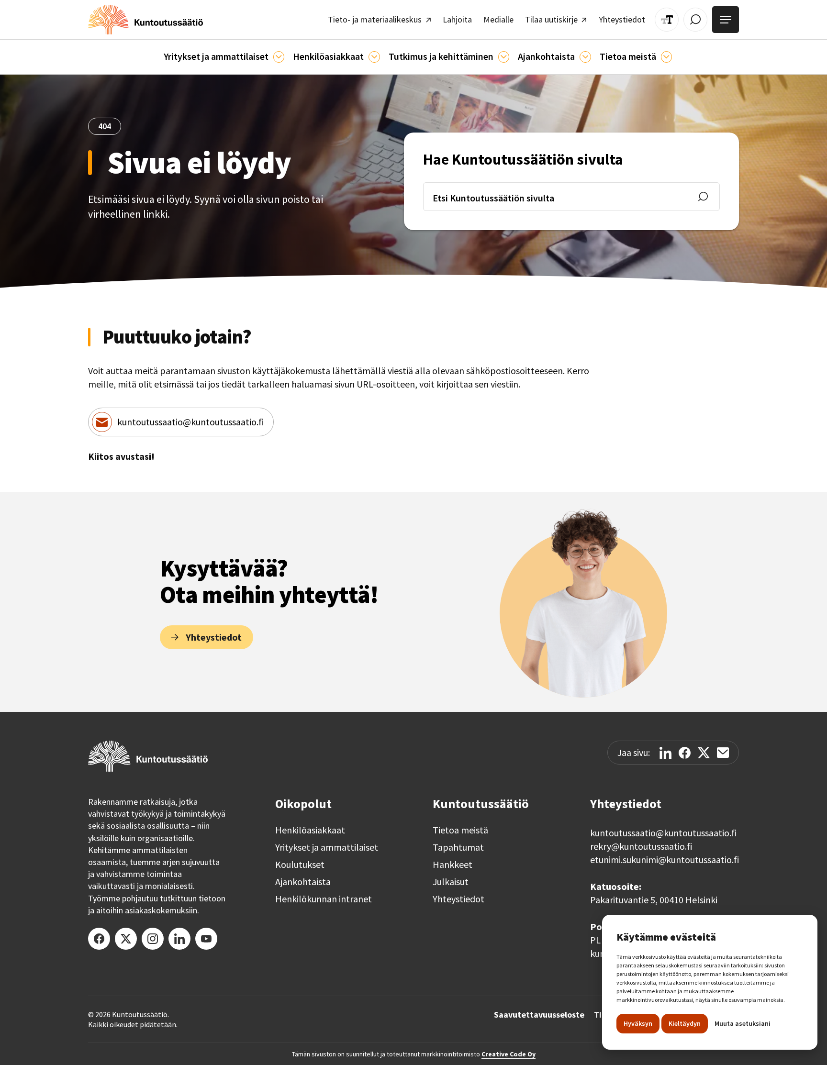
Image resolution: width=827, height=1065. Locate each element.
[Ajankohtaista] (503, 56)
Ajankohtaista (303, 882)
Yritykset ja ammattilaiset (326, 847)
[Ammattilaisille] (278, 56)
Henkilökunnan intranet (323, 899)
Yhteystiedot (458, 899)
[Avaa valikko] (725, 19)
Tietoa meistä (460, 830)
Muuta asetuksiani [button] (743, 1023)
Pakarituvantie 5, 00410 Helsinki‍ (653, 900)
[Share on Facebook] (685, 753)
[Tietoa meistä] (666, 56)
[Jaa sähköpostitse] (723, 752)
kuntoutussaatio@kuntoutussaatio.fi (190, 422)
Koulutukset (299, 864)
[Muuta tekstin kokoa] (667, 20)
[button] (224, 57)
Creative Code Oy (508, 1054)
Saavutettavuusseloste (539, 1014)
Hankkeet (452, 864)
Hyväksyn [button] (638, 1023)
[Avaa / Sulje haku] (695, 20)
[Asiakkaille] (374, 56)
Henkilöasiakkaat (310, 830)
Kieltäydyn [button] (685, 1023)
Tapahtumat (458, 847)
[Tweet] (704, 752)
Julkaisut (451, 882)
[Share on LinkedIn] (665, 753)
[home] (145, 19)
